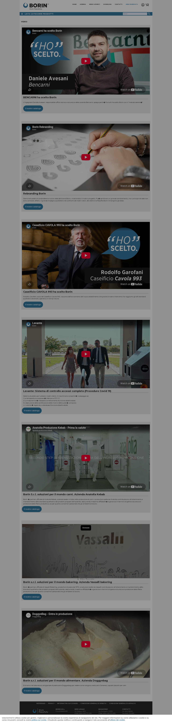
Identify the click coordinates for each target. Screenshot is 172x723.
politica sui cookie (39, 720)
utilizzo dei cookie (117, 720)
